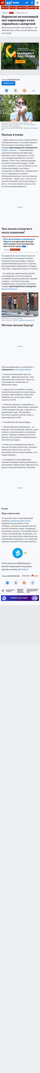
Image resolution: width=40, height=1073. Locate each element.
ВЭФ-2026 (12, 7)
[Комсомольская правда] (12, 2)
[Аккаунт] (37, 2)
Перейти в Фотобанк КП (26, 320)
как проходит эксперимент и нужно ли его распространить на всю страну (19, 242)
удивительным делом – (21, 520)
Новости (5, 7)
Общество (6, 249)
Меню (2, 2)
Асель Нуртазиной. (23, 369)
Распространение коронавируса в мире (32, 591)
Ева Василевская (9, 288)
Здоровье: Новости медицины (20, 591)
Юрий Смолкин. (9, 150)
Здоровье (4, 12)
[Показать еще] (33, 90)
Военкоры (31, 7)
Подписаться (8, 83)
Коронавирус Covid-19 (10, 590)
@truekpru (23, 569)
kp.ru (36, 576)
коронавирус (21, 255)
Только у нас (21, 7)
